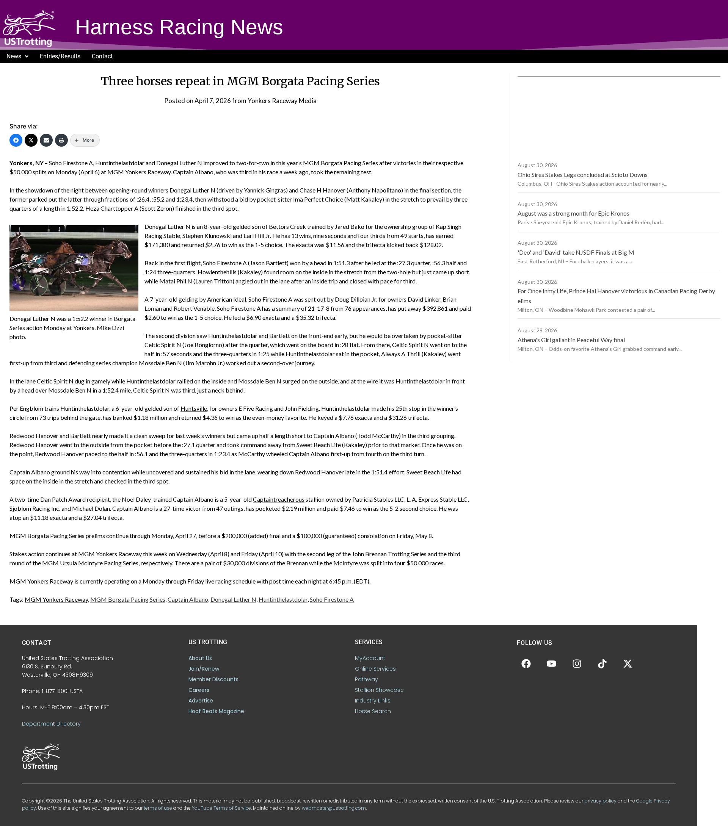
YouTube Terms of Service (221, 808)
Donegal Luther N (233, 599)
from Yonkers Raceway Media (274, 101)
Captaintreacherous (278, 499)
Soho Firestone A (332, 599)
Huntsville (193, 408)
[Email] (46, 140)
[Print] (61, 140)
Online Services (375, 669)
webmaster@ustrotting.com (334, 808)
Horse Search (373, 711)
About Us (200, 658)
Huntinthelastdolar (283, 599)
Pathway (366, 679)
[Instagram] (577, 663)
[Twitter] (31, 140)
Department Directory (51, 723)
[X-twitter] (627, 663)
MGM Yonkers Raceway (56, 599)
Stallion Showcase (379, 690)
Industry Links (373, 700)
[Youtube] (551, 663)
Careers (198, 690)
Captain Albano (188, 599)
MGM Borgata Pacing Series (127, 599)
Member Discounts (213, 679)
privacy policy (600, 801)
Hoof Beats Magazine (216, 711)
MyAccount (370, 658)
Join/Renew (203, 669)
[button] (17, 56)
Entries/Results (60, 56)
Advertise (200, 700)
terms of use (158, 808)
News (13, 56)
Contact (102, 56)
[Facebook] (15, 140)
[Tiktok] (602, 663)
